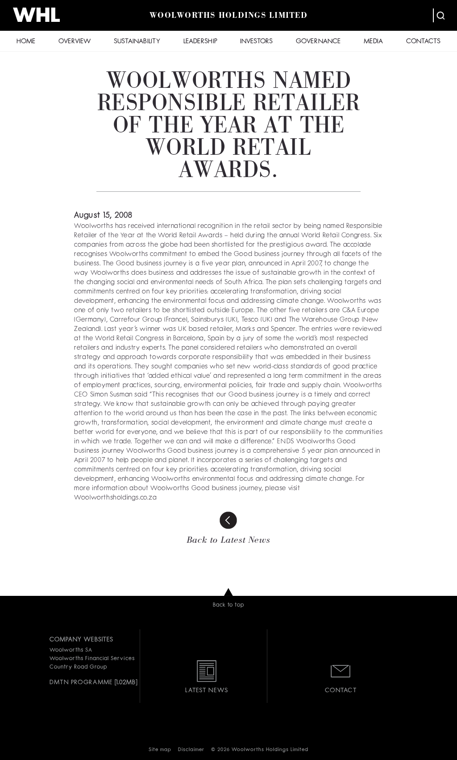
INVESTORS (256, 41)
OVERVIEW (74, 41)
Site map (160, 750)
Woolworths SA (71, 650)
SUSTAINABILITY (137, 41)
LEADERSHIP (200, 41)
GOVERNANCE (318, 41)
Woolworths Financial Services (92, 658)
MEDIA (373, 41)
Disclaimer (191, 750)
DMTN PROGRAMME (81, 682)
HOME (26, 41)
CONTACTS (423, 41)
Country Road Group (78, 667)
